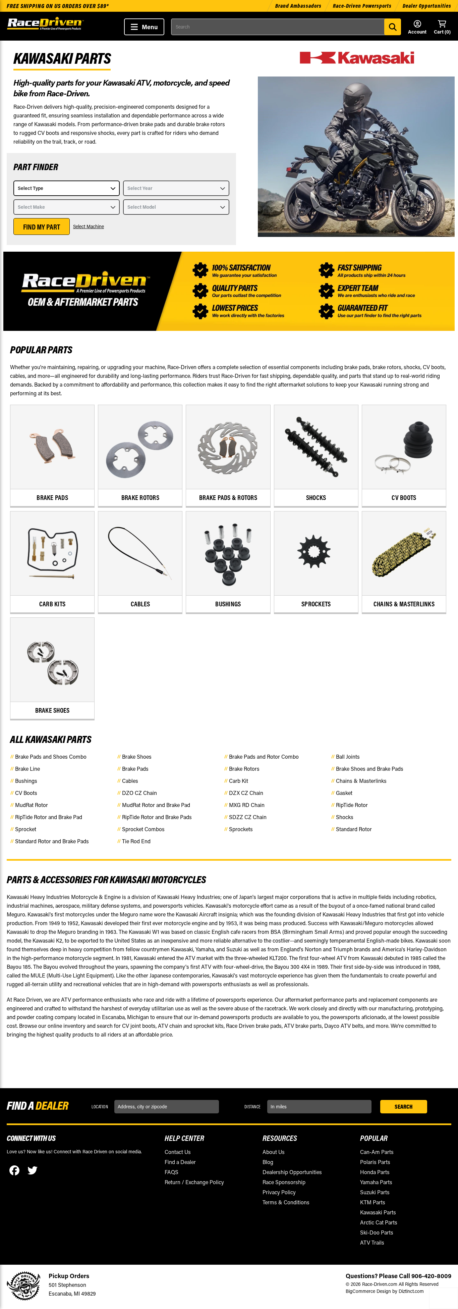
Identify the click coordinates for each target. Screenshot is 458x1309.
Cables (130, 780)
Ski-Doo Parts (376, 1232)
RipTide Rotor (352, 804)
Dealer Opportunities (427, 5)
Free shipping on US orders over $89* (58, 6)
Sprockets (241, 829)
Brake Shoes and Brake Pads (369, 768)
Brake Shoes (137, 756)
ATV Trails (372, 1242)
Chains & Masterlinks (361, 780)
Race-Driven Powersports (362, 5)
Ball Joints (348, 756)
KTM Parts (372, 1202)
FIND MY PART (41, 227)
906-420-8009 (431, 1276)
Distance (252, 1107)
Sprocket (25, 829)
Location (100, 1107)
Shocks (344, 816)
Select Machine (88, 226)
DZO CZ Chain (139, 792)
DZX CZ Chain (246, 792)
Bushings (26, 780)
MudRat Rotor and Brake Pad (156, 804)
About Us (274, 1151)
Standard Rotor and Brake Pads (52, 841)
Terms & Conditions (286, 1202)
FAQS (171, 1171)
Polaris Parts (375, 1161)
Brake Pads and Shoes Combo (51, 756)
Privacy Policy (279, 1192)
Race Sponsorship (284, 1182)
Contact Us (178, 1151)
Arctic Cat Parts (378, 1222)
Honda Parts (375, 1171)
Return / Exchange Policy (194, 1182)
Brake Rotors (244, 768)
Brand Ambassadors (299, 5)
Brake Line (27, 768)
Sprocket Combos (143, 829)
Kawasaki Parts (378, 1212)
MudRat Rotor (31, 804)
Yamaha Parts (376, 1182)
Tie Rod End (136, 841)
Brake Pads (135, 768)
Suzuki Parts (375, 1192)
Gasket (344, 792)
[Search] (392, 26)
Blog (268, 1161)
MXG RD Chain (247, 804)
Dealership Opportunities (292, 1171)
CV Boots (26, 792)
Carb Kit (238, 780)
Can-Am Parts (377, 1151)
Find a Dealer (180, 1161)
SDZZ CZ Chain (248, 816)
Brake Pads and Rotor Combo (264, 756)
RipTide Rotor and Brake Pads (157, 816)
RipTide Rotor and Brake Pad (48, 816)
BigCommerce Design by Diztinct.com (385, 1291)
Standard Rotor (354, 829)
